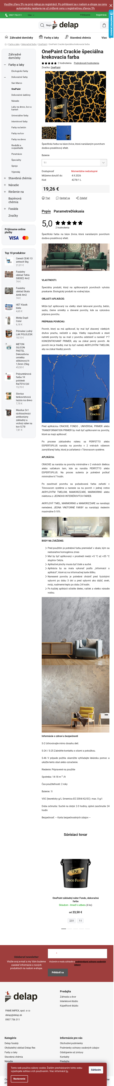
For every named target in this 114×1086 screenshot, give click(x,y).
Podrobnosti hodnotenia (86, 63)
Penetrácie (16, 154)
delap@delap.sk (13, 1015)
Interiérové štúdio (69, 1001)
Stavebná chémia (19, 178)
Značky (13, 215)
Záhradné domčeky (14, 56)
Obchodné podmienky (71, 1043)
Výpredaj (15, 172)
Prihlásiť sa (58, 972)
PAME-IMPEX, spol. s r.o (17, 1010)
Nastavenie (19, 1078)
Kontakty (64, 1056)
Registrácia (101, 15)
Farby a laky (16, 65)
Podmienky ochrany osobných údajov (79, 1047)
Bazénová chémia (14, 200)
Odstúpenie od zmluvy (71, 1052)
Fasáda (13, 209)
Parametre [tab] (62, 211)
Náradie (15, 101)
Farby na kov (17, 133)
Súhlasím (96, 1069)
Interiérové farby (19, 121)
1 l (80, 920)
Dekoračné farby (19, 77)
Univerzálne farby (19, 115)
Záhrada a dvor (68, 996)
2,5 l (71, 920)
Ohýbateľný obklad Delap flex (20, 1047)
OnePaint (15, 89)
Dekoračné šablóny (20, 95)
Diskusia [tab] (77, 211)
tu (67, 1071)
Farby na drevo (18, 139)
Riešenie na (16, 192)
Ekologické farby (19, 71)
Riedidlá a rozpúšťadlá (17, 146)
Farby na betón (18, 127)
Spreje (14, 166)
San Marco (16, 83)
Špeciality (16, 160)
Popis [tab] (46, 211)
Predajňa (64, 1061)
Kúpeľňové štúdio (69, 1005)
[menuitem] (19, 38)
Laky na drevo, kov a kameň (21, 108)
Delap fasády (12, 1043)
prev (44, 889)
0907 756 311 (15, 15)
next (107, 889)
